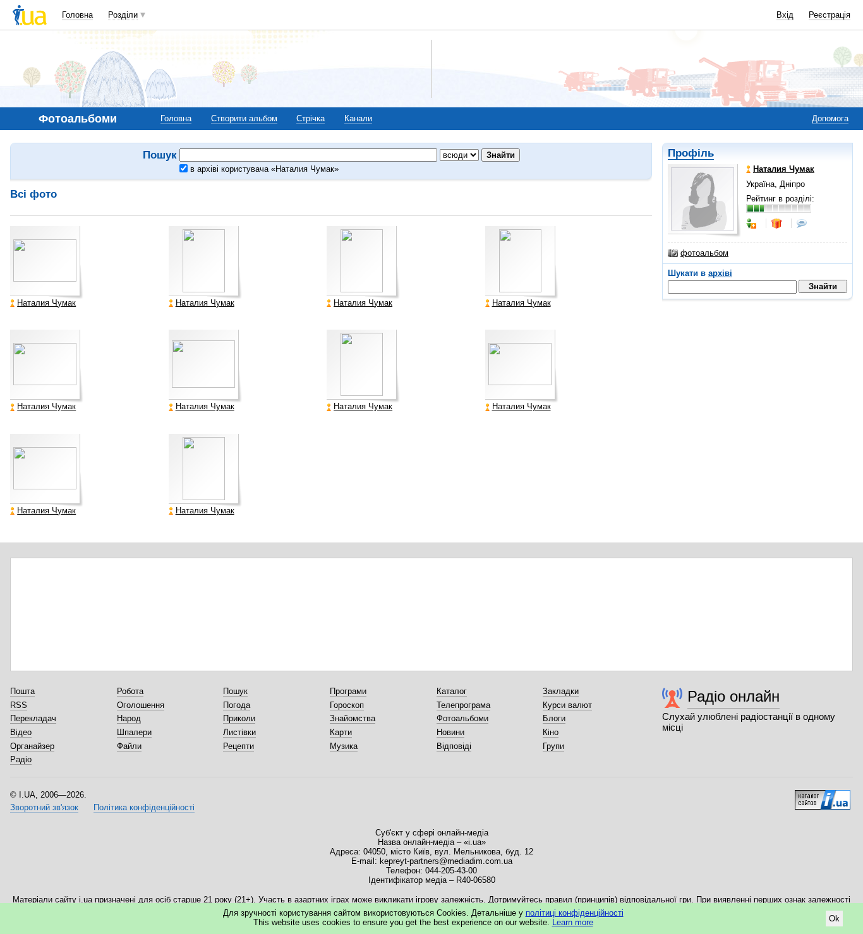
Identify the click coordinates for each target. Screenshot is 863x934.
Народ (129, 718)
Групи (553, 746)
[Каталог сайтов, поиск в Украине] (822, 795)
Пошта (22, 691)
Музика (344, 746)
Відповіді (454, 746)
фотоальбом (704, 253)
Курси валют (567, 705)
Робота (130, 691)
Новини (450, 732)
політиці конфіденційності (575, 913)
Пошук (235, 691)
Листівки (239, 732)
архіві (720, 273)
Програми (348, 691)
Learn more (572, 922)
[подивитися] (46, 262)
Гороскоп (347, 705)
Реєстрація (829, 15)
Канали (358, 118)
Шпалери (134, 732)
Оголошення (140, 705)
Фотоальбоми (462, 718)
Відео (21, 732)
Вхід (785, 15)
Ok (834, 918)
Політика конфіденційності (144, 807)
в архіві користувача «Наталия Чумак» (263, 169)
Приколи (239, 718)
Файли (129, 746)
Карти (341, 732)
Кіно (550, 732)
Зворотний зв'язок (44, 807)
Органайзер (32, 746)
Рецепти (238, 746)
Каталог (452, 691)
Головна (77, 15)
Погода (236, 705)
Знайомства (352, 718)
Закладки (561, 691)
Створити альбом (244, 118)
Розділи (123, 15)
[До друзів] (752, 224)
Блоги (554, 718)
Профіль (691, 153)
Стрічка (310, 118)
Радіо (21, 759)
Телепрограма (463, 705)
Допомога (830, 118)
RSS (18, 705)
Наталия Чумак (46, 303)
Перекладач (33, 718)
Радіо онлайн (733, 696)
